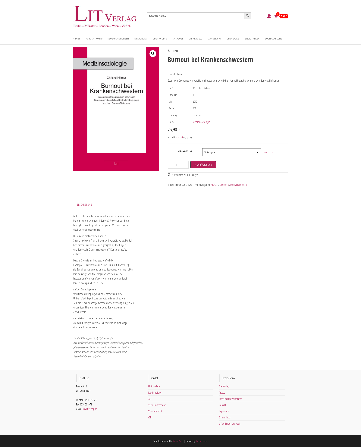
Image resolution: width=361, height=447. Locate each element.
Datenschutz (225, 417)
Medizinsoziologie (201, 122)
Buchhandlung (273, 38)
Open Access (160, 38)
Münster (214, 184)
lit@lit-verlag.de (90, 409)
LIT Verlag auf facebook (229, 423)
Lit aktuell (195, 38)
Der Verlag (233, 38)
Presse (222, 392)
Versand (179, 137)
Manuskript (214, 38)
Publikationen (94, 38)
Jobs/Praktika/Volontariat (230, 399)
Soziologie (224, 184)
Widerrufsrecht (155, 411)
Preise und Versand (157, 405)
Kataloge (178, 38)
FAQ (149, 399)
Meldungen (140, 38)
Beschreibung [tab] (84, 204)
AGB (149, 417)
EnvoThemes (202, 441)
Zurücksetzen (269, 152)
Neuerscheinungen (118, 38)
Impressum (224, 411)
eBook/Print (185, 151)
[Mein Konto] (269, 16)
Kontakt (222, 405)
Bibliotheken (252, 38)
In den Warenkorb (203, 164)
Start (76, 38)
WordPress (178, 441)
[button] (152, 53)
